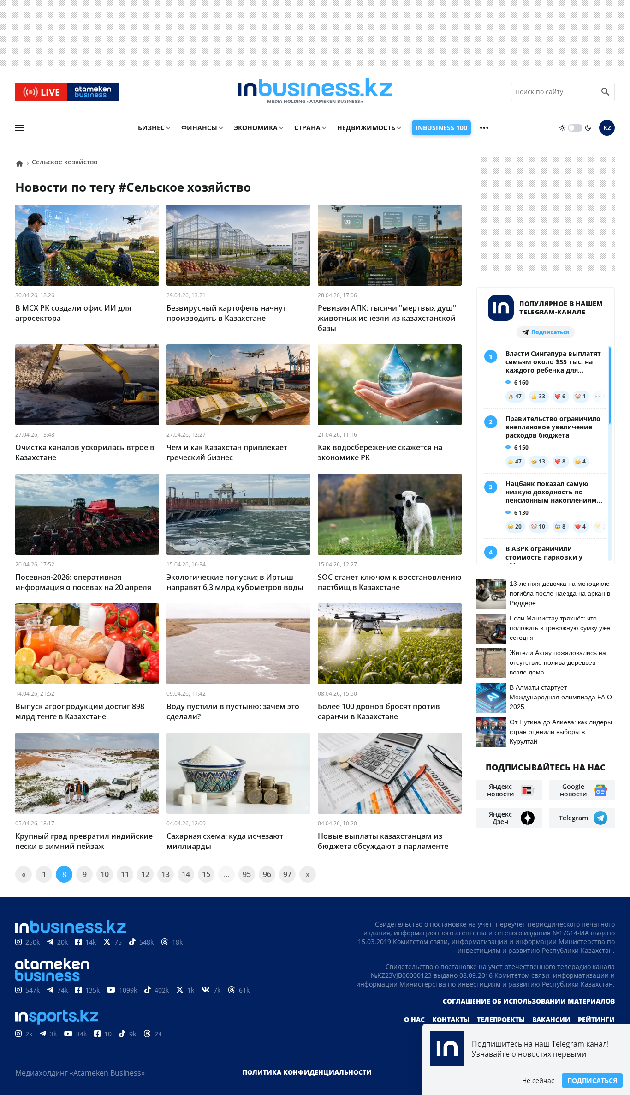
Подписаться (592, 1080)
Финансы (199, 127)
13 (165, 874)
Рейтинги (596, 1019)
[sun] (562, 128)
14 (186, 874)
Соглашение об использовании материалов (529, 1001)
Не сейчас (538, 1080)
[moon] (588, 128)
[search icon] (605, 92)
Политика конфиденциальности (307, 1072)
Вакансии (551, 1019)
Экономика (256, 127)
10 (105, 874)
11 (125, 874)
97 (287, 874)
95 (247, 874)
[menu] (19, 128)
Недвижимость (366, 127)
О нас (414, 1019)
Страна (307, 127)
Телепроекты (501, 1019)
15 (206, 874)
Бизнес (151, 127)
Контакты (451, 1019)
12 (145, 874)
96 (267, 874)
